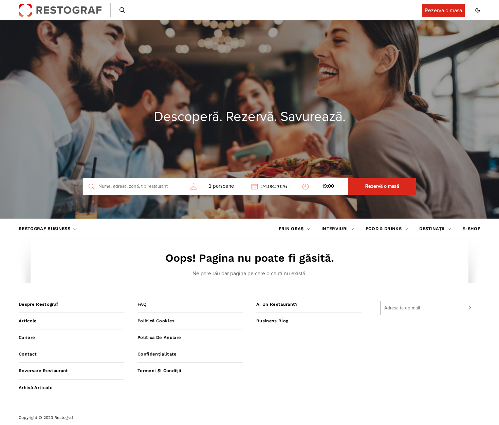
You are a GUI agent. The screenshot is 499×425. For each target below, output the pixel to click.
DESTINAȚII (431, 228)
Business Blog (272, 320)
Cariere (27, 337)
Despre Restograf (38, 304)
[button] (477, 10)
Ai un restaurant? (277, 304)
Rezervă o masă (382, 186)
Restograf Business (44, 228)
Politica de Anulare (159, 337)
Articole (28, 320)
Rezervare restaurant (43, 370)
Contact (28, 354)
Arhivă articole (36, 387)
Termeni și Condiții (159, 370)
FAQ (142, 304)
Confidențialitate (157, 354)
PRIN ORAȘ (291, 228)
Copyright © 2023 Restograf (46, 418)
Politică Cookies (155, 320)
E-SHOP (471, 228)
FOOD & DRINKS (384, 228)
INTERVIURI (334, 228)
